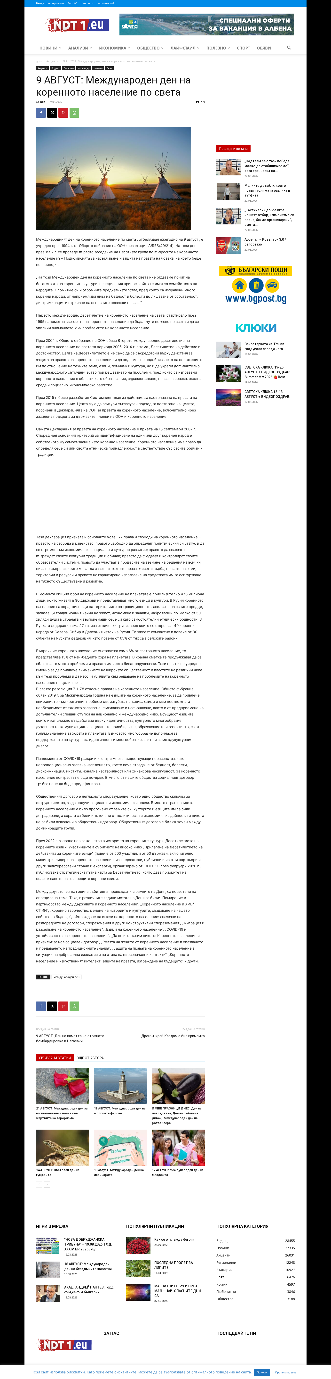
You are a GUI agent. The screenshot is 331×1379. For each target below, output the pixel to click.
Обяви (264, 48)
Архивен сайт (107, 3)
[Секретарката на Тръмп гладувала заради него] (228, 350)
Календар (83, 68)
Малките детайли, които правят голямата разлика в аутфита (267, 190)
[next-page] (47, 1185)
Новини (48, 48)
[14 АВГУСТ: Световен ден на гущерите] (62, 1148)
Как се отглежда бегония (175, 1239)
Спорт (243, 48)
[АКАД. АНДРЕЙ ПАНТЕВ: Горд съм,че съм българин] (48, 1293)
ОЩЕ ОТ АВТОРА (90, 1058)
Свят (109, 68)
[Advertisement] (120, 498)
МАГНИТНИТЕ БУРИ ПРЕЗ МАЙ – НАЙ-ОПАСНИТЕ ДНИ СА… (177, 1291)
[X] (52, 113)
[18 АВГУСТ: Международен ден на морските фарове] (120, 1086)
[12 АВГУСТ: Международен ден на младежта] (178, 1148)
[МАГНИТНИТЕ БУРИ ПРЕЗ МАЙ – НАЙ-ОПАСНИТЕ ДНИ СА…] (138, 1292)
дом (39, 61)
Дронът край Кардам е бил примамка (173, 1036)
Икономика (112, 48)
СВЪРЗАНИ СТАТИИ (55, 1058)
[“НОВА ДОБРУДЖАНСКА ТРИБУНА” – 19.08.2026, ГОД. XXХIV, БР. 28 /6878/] (48, 1245)
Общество (148, 48)
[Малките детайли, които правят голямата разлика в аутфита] (228, 191)
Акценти (52, 61)
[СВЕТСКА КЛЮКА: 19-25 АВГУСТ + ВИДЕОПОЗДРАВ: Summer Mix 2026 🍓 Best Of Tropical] (228, 373)
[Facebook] (41, 113)
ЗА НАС (72, 3)
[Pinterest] (63, 113)
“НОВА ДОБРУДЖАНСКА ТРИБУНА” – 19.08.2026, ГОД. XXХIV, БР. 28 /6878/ (88, 1244)
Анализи (78, 48)
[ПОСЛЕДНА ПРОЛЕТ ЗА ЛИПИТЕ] (138, 1268)
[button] (289, 48)
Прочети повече (285, 1372)
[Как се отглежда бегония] (138, 1245)
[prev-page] (39, 1185)
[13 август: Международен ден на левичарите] (120, 1148)
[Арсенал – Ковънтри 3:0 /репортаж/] (228, 245)
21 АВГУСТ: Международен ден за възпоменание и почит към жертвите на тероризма (61, 1113)
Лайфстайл (183, 48)
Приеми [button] (262, 1372)
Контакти (87, 3)
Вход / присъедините (50, 3)
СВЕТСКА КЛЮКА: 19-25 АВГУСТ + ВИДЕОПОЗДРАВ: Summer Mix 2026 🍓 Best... (267, 372)
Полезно (216, 48)
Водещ (55, 68)
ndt (42, 102)
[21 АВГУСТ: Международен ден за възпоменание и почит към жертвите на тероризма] (62, 1086)
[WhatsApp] (74, 113)
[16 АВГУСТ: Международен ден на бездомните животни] (48, 1270)
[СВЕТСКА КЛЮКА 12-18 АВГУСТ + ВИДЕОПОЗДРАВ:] (228, 397)
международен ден (66, 977)
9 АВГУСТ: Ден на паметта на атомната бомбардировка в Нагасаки (70, 1038)
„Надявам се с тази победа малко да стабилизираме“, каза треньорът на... (267, 166)
